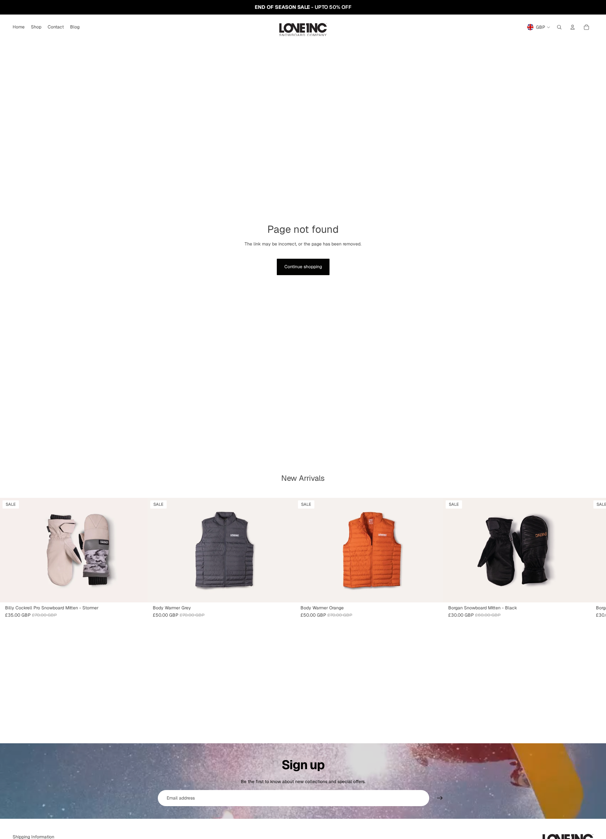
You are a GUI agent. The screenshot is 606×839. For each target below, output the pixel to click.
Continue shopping (303, 266)
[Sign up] (440, 798)
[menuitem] (19, 27)
